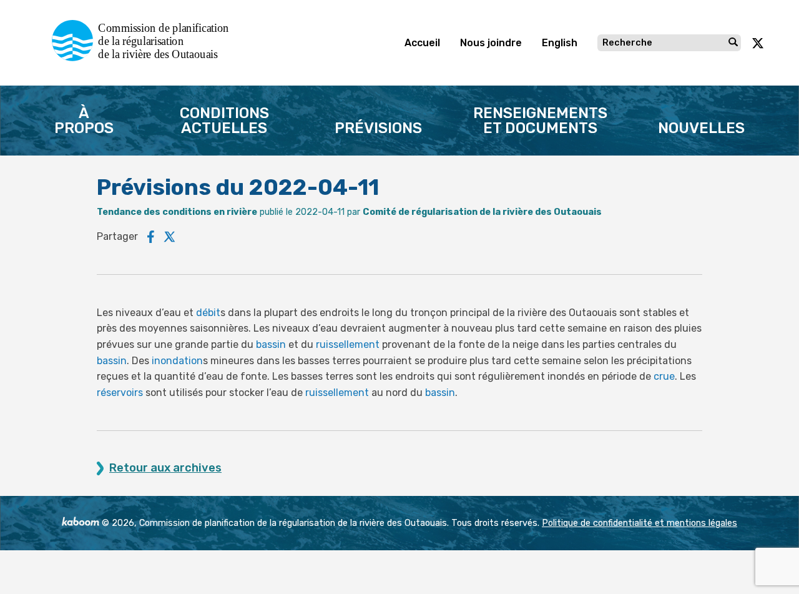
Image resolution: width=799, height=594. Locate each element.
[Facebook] (150, 236)
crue (664, 376)
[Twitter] (170, 236)
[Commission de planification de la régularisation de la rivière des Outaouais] (145, 58)
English (559, 43)
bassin (271, 344)
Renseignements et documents (540, 120)
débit (208, 313)
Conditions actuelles (224, 120)
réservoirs (120, 392)
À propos (84, 120)
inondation (177, 361)
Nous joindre (491, 43)
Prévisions (378, 128)
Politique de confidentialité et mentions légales (639, 523)
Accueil (422, 43)
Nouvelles (701, 128)
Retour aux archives (165, 468)
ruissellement (348, 344)
